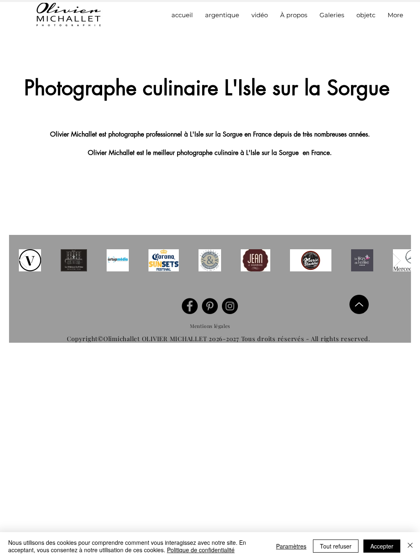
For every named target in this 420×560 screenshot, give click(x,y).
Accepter (381, 546)
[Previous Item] (23, 261)
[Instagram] (230, 306)
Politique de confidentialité (201, 550)
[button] (331, 15)
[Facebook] (190, 306)
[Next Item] (397, 261)
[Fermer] (410, 546)
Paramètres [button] (291, 546)
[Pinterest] (210, 306)
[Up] (359, 304)
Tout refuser (336, 546)
